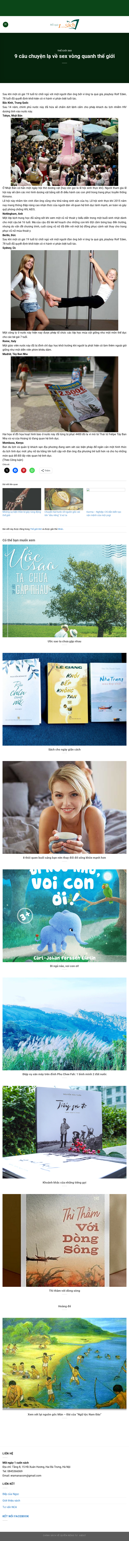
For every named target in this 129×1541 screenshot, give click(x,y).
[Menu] (5, 24)
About (82, 1535)
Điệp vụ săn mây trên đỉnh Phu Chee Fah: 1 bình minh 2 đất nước (65, 1074)
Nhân (60, 529)
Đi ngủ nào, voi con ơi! (64, 966)
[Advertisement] (64, 7)
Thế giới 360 (64, 50)
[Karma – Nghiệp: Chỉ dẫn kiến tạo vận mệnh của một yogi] (106, 499)
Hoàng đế (64, 1306)
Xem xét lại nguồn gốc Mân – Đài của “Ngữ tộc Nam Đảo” (64, 1414)
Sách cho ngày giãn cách (64, 749)
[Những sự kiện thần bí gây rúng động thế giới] (22, 499)
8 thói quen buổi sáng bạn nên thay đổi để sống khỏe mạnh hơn (64, 857)
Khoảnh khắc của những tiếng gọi (64, 1182)
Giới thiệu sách (11, 1500)
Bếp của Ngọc (11, 1494)
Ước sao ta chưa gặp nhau (64, 641)
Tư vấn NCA (10, 1507)
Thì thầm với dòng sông (64, 1290)
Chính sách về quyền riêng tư (60, 1535)
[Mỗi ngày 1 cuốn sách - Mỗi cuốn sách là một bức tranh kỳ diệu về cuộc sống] (64, 24)
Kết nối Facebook (16, 1516)
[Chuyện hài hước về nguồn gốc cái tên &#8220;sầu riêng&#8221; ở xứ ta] (64, 499)
